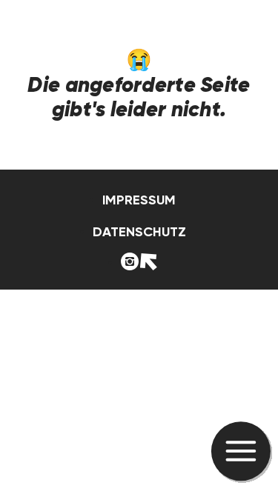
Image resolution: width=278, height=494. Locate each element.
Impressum (139, 200)
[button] (241, 452)
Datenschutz (139, 232)
